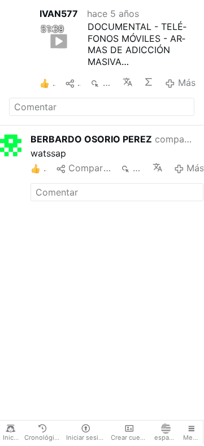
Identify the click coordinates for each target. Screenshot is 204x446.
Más (186, 82)
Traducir (129, 82)
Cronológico (43, 437)
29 (138, 168)
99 (108, 82)
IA (150, 82)
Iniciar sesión (86, 437)
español (166, 437)
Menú (192, 437)
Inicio (11, 437)
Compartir (89, 168)
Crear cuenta (130, 437)
